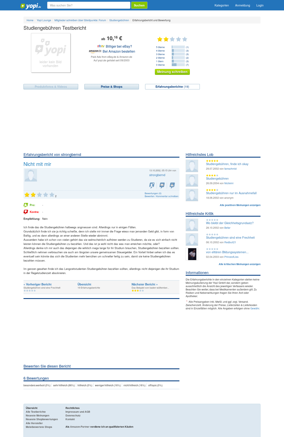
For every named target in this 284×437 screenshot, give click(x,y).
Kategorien (222, 5)
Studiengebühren (217, 178)
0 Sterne (160, 64)
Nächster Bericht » (145, 284)
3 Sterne (160, 54)
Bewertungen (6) (153, 193)
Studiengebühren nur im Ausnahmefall (231, 193)
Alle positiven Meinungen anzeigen (240, 205)
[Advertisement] (142, 120)
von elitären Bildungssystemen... (227, 252)
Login (260, 5)
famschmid (230, 168)
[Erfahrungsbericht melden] (172, 186)
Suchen (139, 5)
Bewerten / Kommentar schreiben (161, 196)
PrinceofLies (231, 256)
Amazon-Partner (80, 426)
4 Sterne (160, 50)
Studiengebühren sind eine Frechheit (230, 237)
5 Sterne (160, 47)
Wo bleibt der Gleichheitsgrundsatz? (230, 223)
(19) (172, 86)
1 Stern (159, 61)
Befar (227, 227)
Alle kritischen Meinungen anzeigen (240, 264)
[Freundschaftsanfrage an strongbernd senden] (151, 186)
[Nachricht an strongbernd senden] (162, 186)
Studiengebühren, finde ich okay (227, 164)
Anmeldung (242, 5)
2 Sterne (160, 57)
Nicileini (228, 183)
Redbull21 (230, 242)
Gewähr (254, 308)
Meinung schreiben (172, 71)
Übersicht (84, 284)
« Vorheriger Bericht (37, 284)
